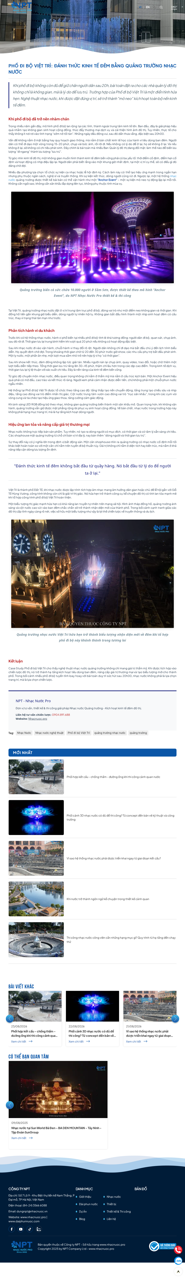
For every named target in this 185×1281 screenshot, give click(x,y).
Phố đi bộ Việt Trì (79, 733)
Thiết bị (111, 1204)
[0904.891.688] (154, 7)
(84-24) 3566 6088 (35, 1205)
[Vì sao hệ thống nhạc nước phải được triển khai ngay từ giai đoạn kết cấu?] (36, 858)
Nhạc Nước (24, 733)
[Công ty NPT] (21, 7)
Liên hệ (111, 1218)
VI (140, 7)
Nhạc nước (114, 1196)
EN (148, 7)
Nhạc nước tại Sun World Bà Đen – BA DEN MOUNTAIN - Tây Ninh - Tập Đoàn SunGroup (56, 1130)
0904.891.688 (61, 714)
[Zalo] (39, 1229)
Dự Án (83, 1211)
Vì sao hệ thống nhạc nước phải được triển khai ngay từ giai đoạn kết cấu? (114, 858)
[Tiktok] (30, 1229)
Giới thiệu (85, 1196)
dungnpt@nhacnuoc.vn (32, 1211)
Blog (82, 1218)
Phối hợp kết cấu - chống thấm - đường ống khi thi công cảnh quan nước (113, 776)
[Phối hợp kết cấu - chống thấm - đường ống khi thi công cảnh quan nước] (36, 776)
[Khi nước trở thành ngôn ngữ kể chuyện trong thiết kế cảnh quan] (36, 898)
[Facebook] (11, 1229)
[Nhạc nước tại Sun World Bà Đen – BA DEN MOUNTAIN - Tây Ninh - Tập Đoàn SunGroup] (58, 1089)
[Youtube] (21, 1229)
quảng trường (138, 733)
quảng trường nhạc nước (109, 733)
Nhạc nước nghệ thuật (49, 733)
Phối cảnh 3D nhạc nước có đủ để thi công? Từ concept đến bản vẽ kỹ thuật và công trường (91, 1033)
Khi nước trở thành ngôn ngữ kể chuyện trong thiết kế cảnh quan (108, 899)
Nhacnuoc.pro (37, 718)
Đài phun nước (88, 1204)
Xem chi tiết (18, 1041)
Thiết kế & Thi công (119, 1211)
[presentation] (10, 1019)
